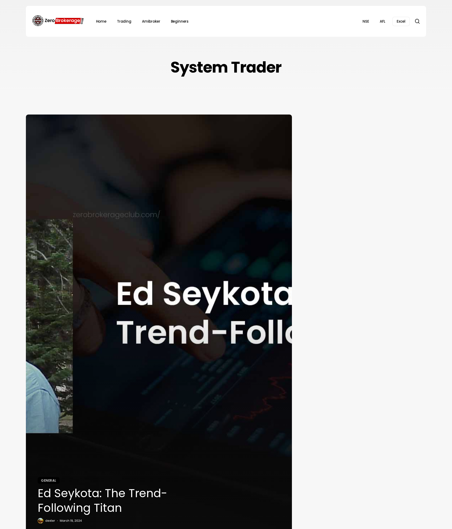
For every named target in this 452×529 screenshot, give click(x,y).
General (48, 480)
